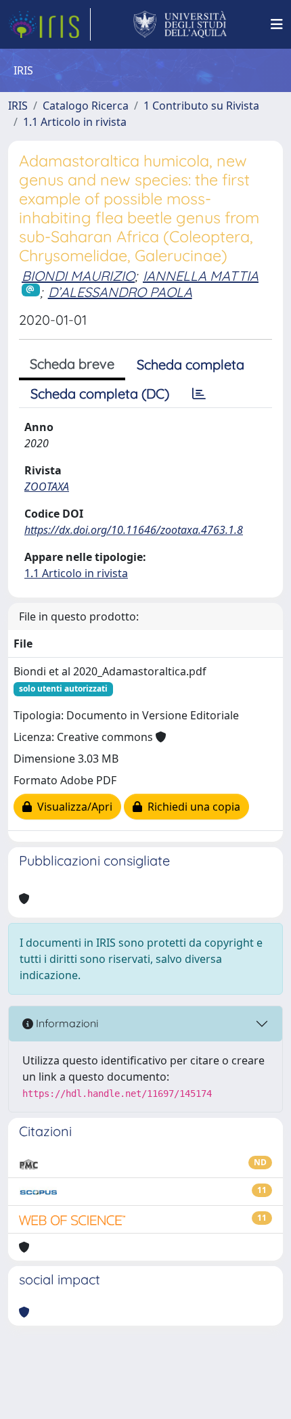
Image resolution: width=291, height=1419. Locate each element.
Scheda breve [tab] (72, 363)
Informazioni (65, 1023)
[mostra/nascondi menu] (277, 24)
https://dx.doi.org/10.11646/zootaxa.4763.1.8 (133, 529)
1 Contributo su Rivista (201, 105)
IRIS (18, 105)
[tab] (199, 394)
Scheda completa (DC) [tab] (99, 393)
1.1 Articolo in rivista (75, 121)
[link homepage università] (180, 24)
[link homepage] (49, 24)
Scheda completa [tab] (190, 364)
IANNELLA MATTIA (201, 275)
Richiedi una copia (191, 806)
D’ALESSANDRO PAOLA (120, 292)
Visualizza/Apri (72, 806)
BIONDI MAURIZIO (78, 275)
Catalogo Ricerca (86, 105)
